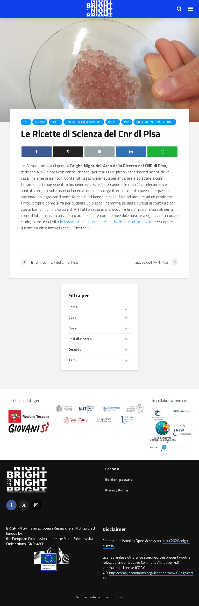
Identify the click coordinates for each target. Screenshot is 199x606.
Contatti (112, 468)
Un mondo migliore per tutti (154, 122)
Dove (72, 328)
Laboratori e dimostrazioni (83, 122)
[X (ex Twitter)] (24, 505)
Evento (40, 122)
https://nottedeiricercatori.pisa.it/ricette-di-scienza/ (106, 222)
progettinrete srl (112, 597)
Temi (72, 360)
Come (73, 306)
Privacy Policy (116, 490)
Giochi (55, 122)
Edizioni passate (119, 479)
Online (112, 122)
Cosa (72, 317)
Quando (74, 349)
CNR (26, 122)
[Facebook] (11, 505)
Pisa (126, 122)
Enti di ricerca (80, 338)
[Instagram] (36, 505)
